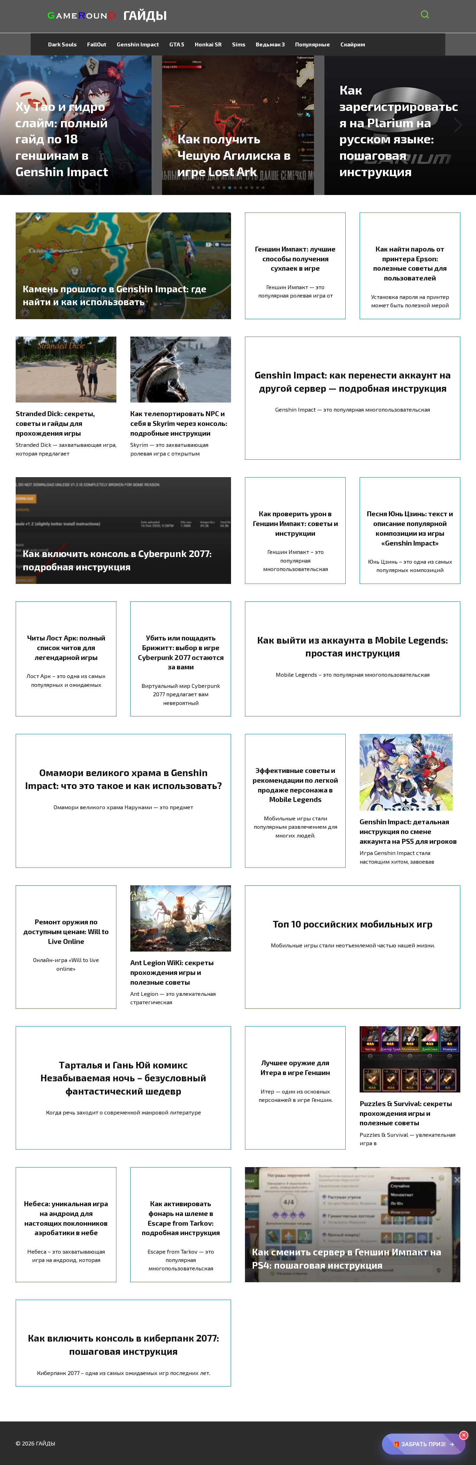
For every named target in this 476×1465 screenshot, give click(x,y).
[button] (213, 187)
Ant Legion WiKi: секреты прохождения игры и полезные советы (172, 972)
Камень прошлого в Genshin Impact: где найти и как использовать (114, 295)
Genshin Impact (138, 44)
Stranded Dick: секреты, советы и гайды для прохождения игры (55, 423)
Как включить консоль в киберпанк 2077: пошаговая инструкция (123, 1344)
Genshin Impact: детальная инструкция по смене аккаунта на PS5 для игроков (408, 831)
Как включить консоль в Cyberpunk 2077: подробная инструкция (117, 560)
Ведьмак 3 (270, 44)
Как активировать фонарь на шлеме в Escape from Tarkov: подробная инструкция (181, 1218)
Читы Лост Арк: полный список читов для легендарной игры (66, 647)
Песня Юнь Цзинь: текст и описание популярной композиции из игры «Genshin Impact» (410, 528)
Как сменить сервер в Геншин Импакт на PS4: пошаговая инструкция (347, 1258)
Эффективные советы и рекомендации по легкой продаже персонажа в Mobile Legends (295, 784)
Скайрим (352, 44)
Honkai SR (208, 44)
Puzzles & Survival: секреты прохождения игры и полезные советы (406, 1113)
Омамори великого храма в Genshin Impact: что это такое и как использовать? (123, 778)
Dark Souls (62, 44)
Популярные (312, 44)
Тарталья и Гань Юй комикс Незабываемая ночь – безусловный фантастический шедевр (123, 1077)
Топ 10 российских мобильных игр (352, 923)
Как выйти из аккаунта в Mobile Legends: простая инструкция (352, 646)
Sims (238, 44)
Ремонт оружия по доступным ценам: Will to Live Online (66, 931)
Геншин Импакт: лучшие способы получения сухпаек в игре (295, 258)
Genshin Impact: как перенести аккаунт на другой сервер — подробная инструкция (353, 381)
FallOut (96, 44)
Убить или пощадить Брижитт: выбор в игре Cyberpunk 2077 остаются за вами (181, 652)
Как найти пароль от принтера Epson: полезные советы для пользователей (410, 263)
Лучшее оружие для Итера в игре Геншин (295, 1067)
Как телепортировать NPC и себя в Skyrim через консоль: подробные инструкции (178, 423)
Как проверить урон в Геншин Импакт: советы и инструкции (295, 523)
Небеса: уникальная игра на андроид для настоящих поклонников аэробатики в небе (66, 1218)
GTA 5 (176, 44)
